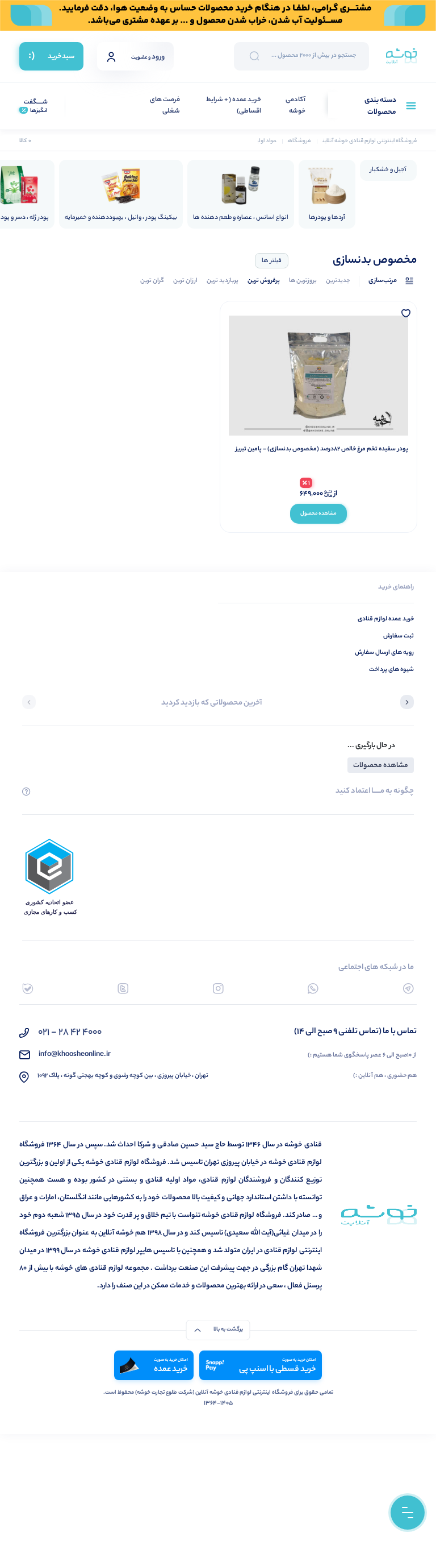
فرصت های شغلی (165, 106)
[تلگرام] (408, 988)
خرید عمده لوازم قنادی (386, 619)
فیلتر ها (272, 261)
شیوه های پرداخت (391, 670)
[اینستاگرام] (218, 988)
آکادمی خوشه (295, 106)
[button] (407, 703)
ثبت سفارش (398, 636)
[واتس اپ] (313, 988)
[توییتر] (123, 988)
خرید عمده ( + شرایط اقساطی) (233, 106)
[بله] (27, 988)
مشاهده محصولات (380, 766)
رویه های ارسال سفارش (384, 653)
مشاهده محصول (318, 513)
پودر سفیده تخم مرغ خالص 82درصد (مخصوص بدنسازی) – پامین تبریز (322, 449)
